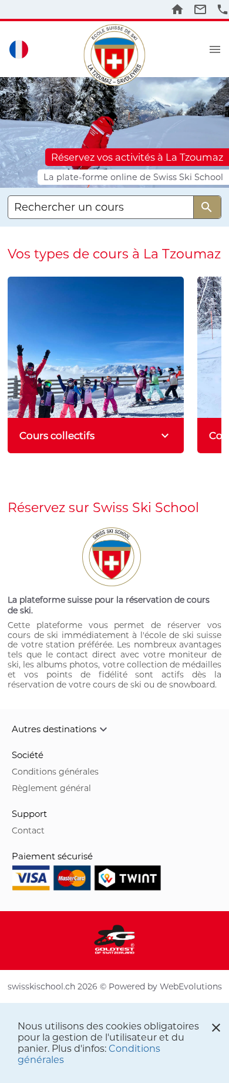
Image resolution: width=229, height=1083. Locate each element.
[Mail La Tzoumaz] (200, 9)
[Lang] (19, 49)
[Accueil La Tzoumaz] (177, 9)
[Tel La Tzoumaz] (222, 9)
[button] (114, 729)
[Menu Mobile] (215, 49)
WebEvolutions (191, 986)
